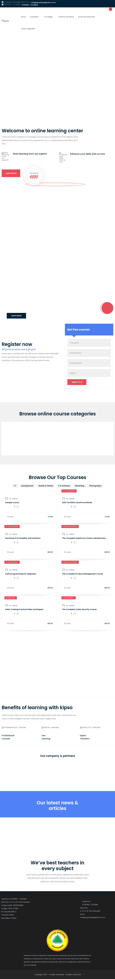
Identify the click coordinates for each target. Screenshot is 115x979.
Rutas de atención (86, 16)
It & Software (69, 491)
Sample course (11, 249)
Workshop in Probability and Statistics (22, 538)
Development (68, 598)
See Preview (57, 270)
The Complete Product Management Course (82, 574)
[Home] (5, 21)
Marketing (10, 598)
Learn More (16, 315)
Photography (12, 562)
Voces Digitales (28, 28)
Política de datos (66, 16)
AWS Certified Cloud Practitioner (77, 502)
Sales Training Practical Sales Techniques (24, 609)
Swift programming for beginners (20, 574)
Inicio (23, 16)
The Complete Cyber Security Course (79, 609)
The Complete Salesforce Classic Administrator (84, 538)
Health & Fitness (70, 526)
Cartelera (34, 16)
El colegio (48, 16)
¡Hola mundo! (12, 835)
